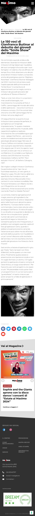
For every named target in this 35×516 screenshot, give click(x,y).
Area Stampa (23, 446)
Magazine (18, 29)
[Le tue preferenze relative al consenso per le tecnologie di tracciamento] (31, 512)
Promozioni (23, 438)
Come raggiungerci (8, 443)
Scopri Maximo (9, 29)
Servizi (5, 452)
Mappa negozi (24, 442)
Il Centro (6, 438)
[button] (3, 329)
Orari (4, 448)
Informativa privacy (23, 451)
